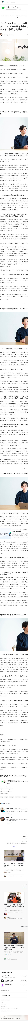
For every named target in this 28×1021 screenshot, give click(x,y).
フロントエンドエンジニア (5, 787)
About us (7, 15)
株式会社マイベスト (13, 7)
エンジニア (18, 797)
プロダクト (25, 797)
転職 (2, 797)
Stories (17, 15)
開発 (6, 797)
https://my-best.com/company (11, 9)
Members (12, 15)
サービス (11, 797)
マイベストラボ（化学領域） (6, 791)
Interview (24, 841)
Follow (14, 12)
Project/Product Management (6, 789)
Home (2, 15)
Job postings (23, 15)
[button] (14, 972)
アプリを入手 (23, 976)
